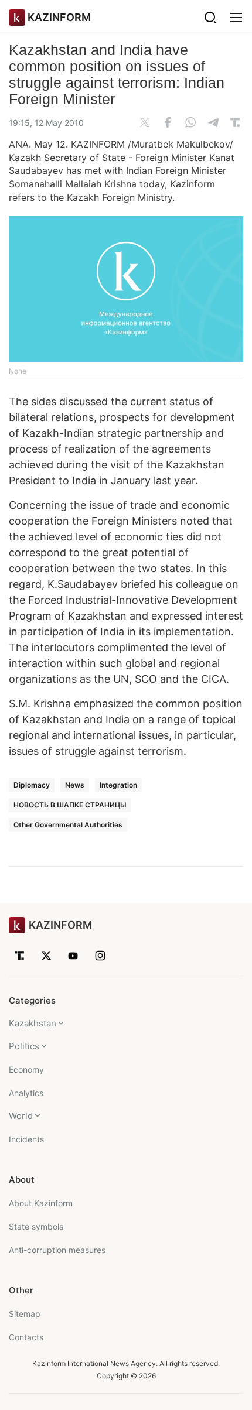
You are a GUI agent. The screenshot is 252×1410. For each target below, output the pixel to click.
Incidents (26, 1139)
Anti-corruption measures (57, 1250)
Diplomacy (31, 785)
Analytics (26, 1093)
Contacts (26, 1337)
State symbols (36, 1226)
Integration (118, 785)
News (74, 785)
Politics (24, 1046)
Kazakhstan (32, 1023)
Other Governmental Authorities (67, 824)
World (21, 1115)
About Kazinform (41, 1203)
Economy (26, 1069)
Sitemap (24, 1314)
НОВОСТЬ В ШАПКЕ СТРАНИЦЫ (70, 804)
